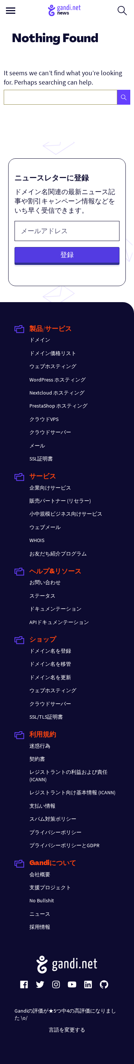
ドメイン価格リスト (52, 353)
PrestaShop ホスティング (58, 405)
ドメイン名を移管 (50, 664)
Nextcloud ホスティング (56, 392)
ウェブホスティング (52, 366)
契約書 (37, 759)
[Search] (123, 97)
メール (37, 445)
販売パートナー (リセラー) (60, 500)
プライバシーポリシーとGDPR (64, 845)
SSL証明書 (41, 458)
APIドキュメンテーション (59, 622)
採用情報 (39, 927)
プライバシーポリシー (55, 832)
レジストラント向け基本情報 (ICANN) (72, 792)
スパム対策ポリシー (52, 819)
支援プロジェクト (50, 887)
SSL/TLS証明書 (46, 716)
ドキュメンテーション (55, 608)
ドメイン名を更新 (50, 677)
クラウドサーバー (50, 432)
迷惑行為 (39, 745)
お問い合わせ (45, 582)
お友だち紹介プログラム (58, 553)
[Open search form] (122, 10)
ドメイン (39, 339)
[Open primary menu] (10, 10)
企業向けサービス (50, 487)
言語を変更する (67, 1030)
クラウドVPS (43, 419)
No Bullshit (41, 900)
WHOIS (36, 540)
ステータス (42, 595)
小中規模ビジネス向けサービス (65, 513)
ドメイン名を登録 (50, 650)
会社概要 (39, 874)
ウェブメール (45, 527)
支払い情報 (42, 805)
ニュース (39, 914)
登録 (67, 254)
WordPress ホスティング (57, 379)
